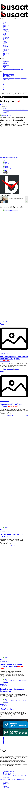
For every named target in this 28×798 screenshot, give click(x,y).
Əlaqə (4, 62)
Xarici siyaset (6, 49)
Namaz (11, 1)
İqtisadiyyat (5, 25)
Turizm (4, 56)
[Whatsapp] (3, 87)
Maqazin (5, 30)
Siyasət (4, 23)
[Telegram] (3, 86)
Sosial (2, 659)
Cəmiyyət (5, 29)
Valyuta (2, 1)
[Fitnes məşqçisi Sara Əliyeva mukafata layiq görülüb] (11, 369)
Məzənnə (5, 66)
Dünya (4, 27)
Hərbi (4, 41)
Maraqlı (5, 42)
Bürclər (16, 1)
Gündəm (5, 22)
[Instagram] (3, 84)
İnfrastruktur (6, 47)
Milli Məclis (6, 53)
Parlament (5, 52)
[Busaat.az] (14, 9)
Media (4, 45)
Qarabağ (5, 50)
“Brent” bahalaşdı (7, 709)
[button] (5, 172)
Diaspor (5, 39)
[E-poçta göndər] (5, 170)
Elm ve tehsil (6, 54)
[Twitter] (3, 83)
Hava (7, 1)
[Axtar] (15, 18)
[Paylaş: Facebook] (6, 160)
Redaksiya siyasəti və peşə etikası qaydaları (13, 69)
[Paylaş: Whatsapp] (6, 163)
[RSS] (3, 90)
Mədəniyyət (6, 31)
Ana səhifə (5, 782)
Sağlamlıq (5, 38)
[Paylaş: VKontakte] (6, 167)
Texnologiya (6, 37)
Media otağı (6, 65)
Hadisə (4, 26)
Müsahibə (5, 35)
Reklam (5, 63)
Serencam (5, 46)
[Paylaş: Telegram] (5, 166)
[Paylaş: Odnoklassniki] (7, 168)
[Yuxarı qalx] (0, 797)
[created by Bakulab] (15, 794)
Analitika (5, 33)
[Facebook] (3, 82)
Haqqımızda (6, 61)
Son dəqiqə (3, 529)
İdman (4, 34)
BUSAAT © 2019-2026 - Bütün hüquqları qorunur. (12, 779)
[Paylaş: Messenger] (6, 164)
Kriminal (5, 43)
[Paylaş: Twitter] (5, 162)
